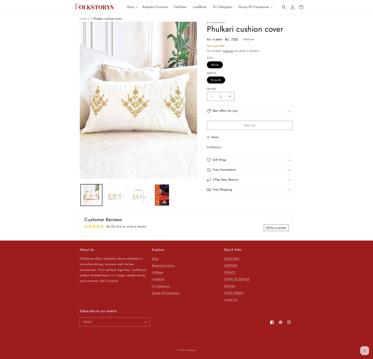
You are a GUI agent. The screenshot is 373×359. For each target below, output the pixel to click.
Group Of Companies (165, 293)
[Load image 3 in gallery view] (138, 195)
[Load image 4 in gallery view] (162, 195)
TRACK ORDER (233, 293)
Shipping (228, 51)
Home (84, 19)
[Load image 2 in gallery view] (115, 195)
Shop (155, 259)
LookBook (158, 279)
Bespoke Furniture (163, 265)
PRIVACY (229, 272)
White (215, 65)
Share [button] (215, 137)
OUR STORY (231, 259)
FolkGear (157, 272)
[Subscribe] (145, 322)
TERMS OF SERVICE (237, 279)
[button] (131, 7)
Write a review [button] (276, 227)
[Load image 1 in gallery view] (91, 195)
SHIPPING (230, 265)
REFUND (229, 286)
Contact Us (231, 300)
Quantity (211, 88)
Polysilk (216, 80)
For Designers (161, 286)
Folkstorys (191, 350)
